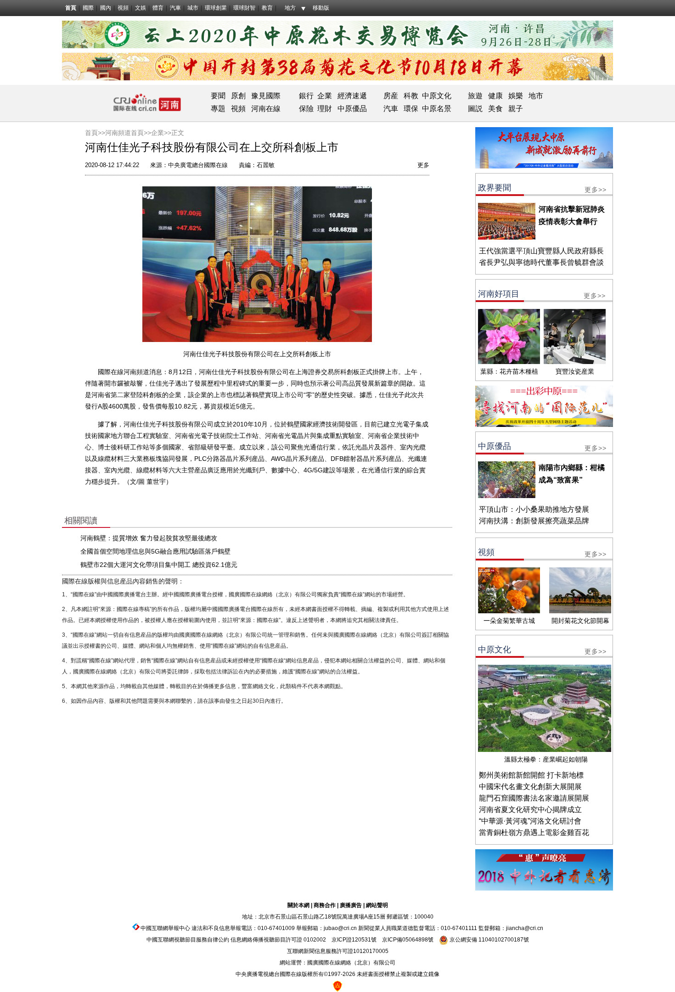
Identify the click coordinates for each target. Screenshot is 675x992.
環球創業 (216, 8)
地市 (536, 96)
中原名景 (436, 108)
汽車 (175, 8)
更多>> (596, 189)
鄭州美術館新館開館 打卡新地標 (531, 775)
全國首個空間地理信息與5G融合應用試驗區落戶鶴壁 (155, 551)
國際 (88, 8)
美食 (495, 108)
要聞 (218, 96)
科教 (411, 96)
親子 (515, 108)
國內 (105, 8)
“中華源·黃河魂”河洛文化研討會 (530, 821)
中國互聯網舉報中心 (165, 928)
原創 (238, 96)
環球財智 (244, 8)
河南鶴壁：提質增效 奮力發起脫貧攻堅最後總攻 (148, 538)
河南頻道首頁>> (128, 132)
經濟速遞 (351, 96)
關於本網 (298, 905)
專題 (218, 108)
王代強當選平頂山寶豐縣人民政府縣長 (541, 251)
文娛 (140, 8)
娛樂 (515, 96)
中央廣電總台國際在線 (198, 165)
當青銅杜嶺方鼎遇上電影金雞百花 (534, 832)
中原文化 (436, 96)
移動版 (321, 8)
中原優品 (352, 108)
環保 (411, 108)
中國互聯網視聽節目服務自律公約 (187, 939)
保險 (306, 108)
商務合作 (325, 905)
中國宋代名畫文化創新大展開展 (530, 786)
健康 (495, 96)
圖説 (475, 108)
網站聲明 (377, 905)
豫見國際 (266, 96)
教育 (267, 8)
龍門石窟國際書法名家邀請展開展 (534, 798)
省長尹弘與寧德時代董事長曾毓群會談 (541, 262)
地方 (290, 8)
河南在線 (266, 108)
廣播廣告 (351, 905)
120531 (361, 939)
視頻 (123, 8)
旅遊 (475, 96)
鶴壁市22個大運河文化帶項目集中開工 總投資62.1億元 (158, 564)
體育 (157, 8)
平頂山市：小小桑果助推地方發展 (534, 509)
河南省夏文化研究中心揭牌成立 (530, 809)
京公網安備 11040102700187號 (488, 939)
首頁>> (95, 132)
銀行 (306, 96)
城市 (192, 8)
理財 (324, 108)
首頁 (70, 8)
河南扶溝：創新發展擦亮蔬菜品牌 (534, 521)
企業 (324, 96)
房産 (390, 96)
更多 (423, 165)
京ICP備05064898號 (407, 939)
